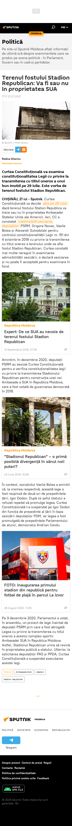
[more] (66, 349)
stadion (40, 671)
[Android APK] (14, 789)
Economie (41, 730)
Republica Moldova (19, 325)
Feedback (43, 778)
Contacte (7, 768)
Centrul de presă (32, 762)
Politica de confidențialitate (19, 773)
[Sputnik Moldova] (11, 28)
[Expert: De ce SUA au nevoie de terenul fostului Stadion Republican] (36, 296)
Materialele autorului (12, 163)
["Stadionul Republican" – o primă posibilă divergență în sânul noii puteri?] (36, 421)
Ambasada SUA (24, 671)
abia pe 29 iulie (55, 203)
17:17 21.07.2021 (11, 96)
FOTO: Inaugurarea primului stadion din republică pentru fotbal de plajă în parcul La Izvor (34, 590)
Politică (7, 671)
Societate (24, 730)
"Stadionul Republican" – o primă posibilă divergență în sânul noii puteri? (35, 461)
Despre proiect (11, 762)
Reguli (47, 762)
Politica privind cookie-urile (19, 778)
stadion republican (13, 679)
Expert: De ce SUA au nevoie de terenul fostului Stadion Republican (34, 336)
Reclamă (19, 768)
